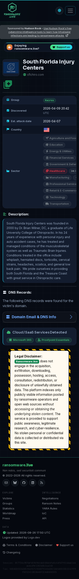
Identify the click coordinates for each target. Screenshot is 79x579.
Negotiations (50, 498)
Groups (7, 503)
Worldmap (9, 513)
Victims (7, 498)
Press (6, 518)
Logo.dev (34, 537)
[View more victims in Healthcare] (8, 84)
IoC (44, 513)
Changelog (13, 552)
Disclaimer (45, 545)
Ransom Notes (51, 503)
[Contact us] (6, 482)
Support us (67, 545)
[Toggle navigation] (70, 10)
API (44, 518)
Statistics (8, 508)
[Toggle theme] (59, 11)
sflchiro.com (35, 74)
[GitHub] (23, 482)
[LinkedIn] (32, 482)
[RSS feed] (41, 482)
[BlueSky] (15, 482)
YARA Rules (49, 508)
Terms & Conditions (19, 545)
